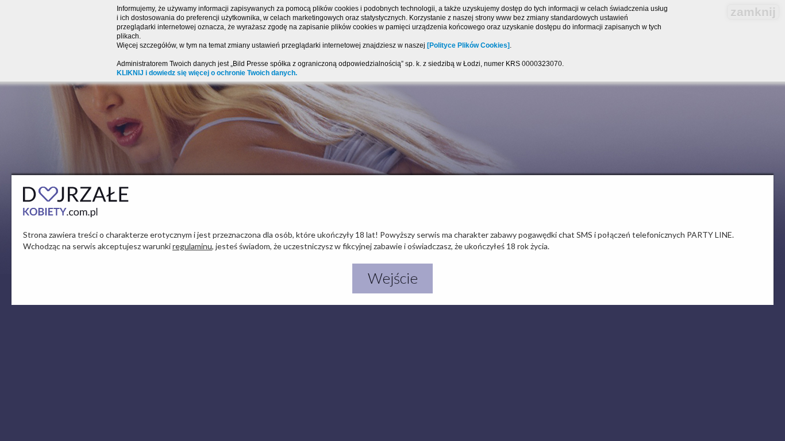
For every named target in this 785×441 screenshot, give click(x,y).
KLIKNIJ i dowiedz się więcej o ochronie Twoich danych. (207, 73)
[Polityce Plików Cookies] (468, 45)
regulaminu (192, 246)
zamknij (753, 11)
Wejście (393, 278)
